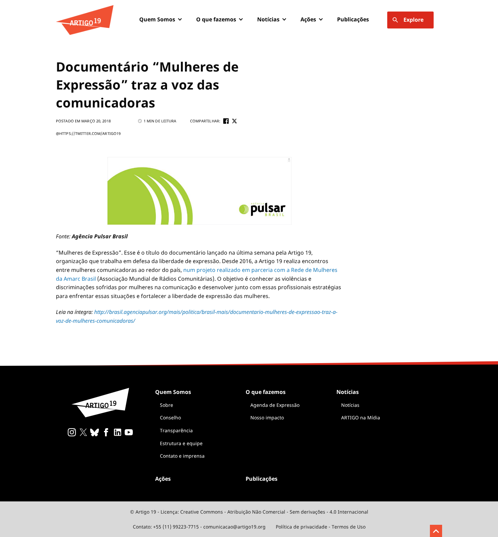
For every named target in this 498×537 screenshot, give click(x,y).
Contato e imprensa (182, 456)
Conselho (170, 417)
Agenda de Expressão (274, 405)
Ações (308, 19)
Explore (413, 19)
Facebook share (226, 121)
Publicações (353, 19)
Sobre (166, 405)
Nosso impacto (267, 417)
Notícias (350, 405)
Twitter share (234, 121)
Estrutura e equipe (181, 443)
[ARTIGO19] (84, 20)
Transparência (176, 430)
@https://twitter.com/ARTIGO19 (88, 133)
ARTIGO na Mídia (360, 417)
